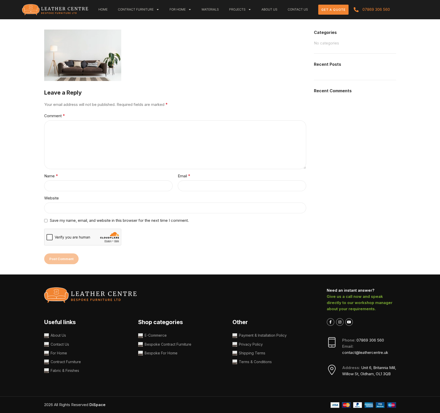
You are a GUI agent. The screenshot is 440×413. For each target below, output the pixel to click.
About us (269, 9)
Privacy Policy (251, 344)
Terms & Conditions (255, 362)
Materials (210, 9)
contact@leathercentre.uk (365, 352)
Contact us (298, 9)
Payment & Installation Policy (263, 335)
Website (51, 198)
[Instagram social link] (340, 322)
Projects (237, 9)
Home (103, 9)
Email (184, 175)
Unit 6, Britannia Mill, (378, 367)
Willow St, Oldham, (359, 373)
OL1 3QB (383, 373)
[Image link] (55, 9)
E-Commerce (156, 335)
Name (51, 175)
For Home (178, 9)
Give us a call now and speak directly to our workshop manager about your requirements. (359, 302)
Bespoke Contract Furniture (168, 344)
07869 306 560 (370, 340)
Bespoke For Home (161, 353)
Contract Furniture (136, 9)
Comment (54, 115)
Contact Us (60, 344)
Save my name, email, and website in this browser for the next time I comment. (119, 220)
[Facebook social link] (330, 322)
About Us (58, 335)
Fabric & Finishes (65, 370)
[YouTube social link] (349, 322)
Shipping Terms (252, 353)
